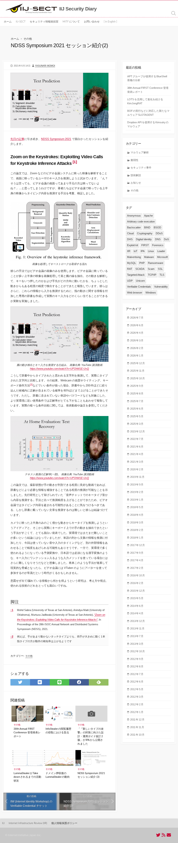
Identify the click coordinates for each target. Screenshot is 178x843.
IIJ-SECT (21, 21)
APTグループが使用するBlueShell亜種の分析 (147, 78)
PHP (142, 262)
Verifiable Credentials (139, 286)
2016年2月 (136, 583)
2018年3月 (136, 522)
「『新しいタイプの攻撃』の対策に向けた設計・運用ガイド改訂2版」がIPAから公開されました (91, 736)
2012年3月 (136, 696)
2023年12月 (137, 431)
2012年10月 (137, 651)
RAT (129, 268)
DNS (158, 239)
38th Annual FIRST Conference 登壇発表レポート (27, 733)
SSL (160, 268)
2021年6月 (136, 446)
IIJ (3, 823)
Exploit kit (132, 245)
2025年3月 (136, 423)
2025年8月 (136, 393)
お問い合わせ (92, 21)
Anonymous (134, 215)
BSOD (157, 227)
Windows (150, 292)
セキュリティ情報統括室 (44, 21)
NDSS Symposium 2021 (56, 139)
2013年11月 (137, 628)
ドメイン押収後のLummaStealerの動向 (58, 775)
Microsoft (162, 257)
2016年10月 (137, 575)
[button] (75, 163)
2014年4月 (136, 613)
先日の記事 (17, 139)
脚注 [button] (14, 601)
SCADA (139, 268)
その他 (27, 38)
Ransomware (155, 262)
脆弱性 (134, 160)
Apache (148, 215)
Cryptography (144, 233)
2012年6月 (136, 681)
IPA (143, 251)
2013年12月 (137, 620)
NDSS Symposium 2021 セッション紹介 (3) (91, 775)
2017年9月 (136, 552)
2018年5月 (136, 507)
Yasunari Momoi (45, 65)
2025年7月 (136, 401)
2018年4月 (136, 514)
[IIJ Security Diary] (31, 9)
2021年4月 (136, 454)
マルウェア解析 (140, 152)
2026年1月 (136, 355)
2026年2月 (136, 348)
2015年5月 (136, 598)
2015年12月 (137, 590)
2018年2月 (136, 529)
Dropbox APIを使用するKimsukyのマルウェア (147, 124)
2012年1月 (136, 712)
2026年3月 (136, 340)
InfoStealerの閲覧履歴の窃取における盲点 (58, 731)
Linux (151, 251)
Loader (161, 251)
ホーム (8, 21)
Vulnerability (161, 286)
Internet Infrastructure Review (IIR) (28, 823)
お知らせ (136, 182)
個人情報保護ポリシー (64, 823)
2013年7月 (136, 636)
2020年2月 (136, 469)
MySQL (131, 262)
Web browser (134, 292)
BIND (147, 227)
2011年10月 (137, 734)
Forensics (157, 245)
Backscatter (134, 227)
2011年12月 (137, 719)
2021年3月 (136, 461)
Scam (151, 268)
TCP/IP (152, 274)
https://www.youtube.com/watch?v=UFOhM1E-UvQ (59, 368)
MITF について (71, 21)
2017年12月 (137, 545)
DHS (130, 239)
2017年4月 (136, 560)
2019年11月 (137, 476)
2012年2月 (136, 704)
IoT (135, 251)
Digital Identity (144, 239)
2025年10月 (137, 378)
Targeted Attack (136, 274)
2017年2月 (136, 567)
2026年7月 (136, 317)
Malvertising (134, 257)
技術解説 (136, 175)
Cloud (130, 233)
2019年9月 (136, 484)
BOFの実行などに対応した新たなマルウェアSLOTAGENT (148, 112)
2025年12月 (137, 363)
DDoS (159, 233)
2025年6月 (136, 408)
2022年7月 (136, 438)
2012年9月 (136, 658)
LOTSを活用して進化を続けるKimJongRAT (145, 101)
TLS (162, 274)
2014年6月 (136, 605)
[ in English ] (110, 21)
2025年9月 (136, 385)
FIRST (145, 245)
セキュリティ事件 (141, 167)
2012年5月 (136, 689)
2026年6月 (136, 325)
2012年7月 (136, 674)
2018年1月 (136, 537)
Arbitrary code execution (141, 221)
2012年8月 (136, 666)
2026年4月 (136, 332)
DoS (166, 239)
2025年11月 (137, 370)
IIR (128, 251)
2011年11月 (137, 727)
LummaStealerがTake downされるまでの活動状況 (27, 777)
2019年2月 (136, 492)
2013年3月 (136, 643)
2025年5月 (136, 416)
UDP (130, 280)
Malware (149, 257)
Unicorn (140, 280)
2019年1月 (136, 499)
